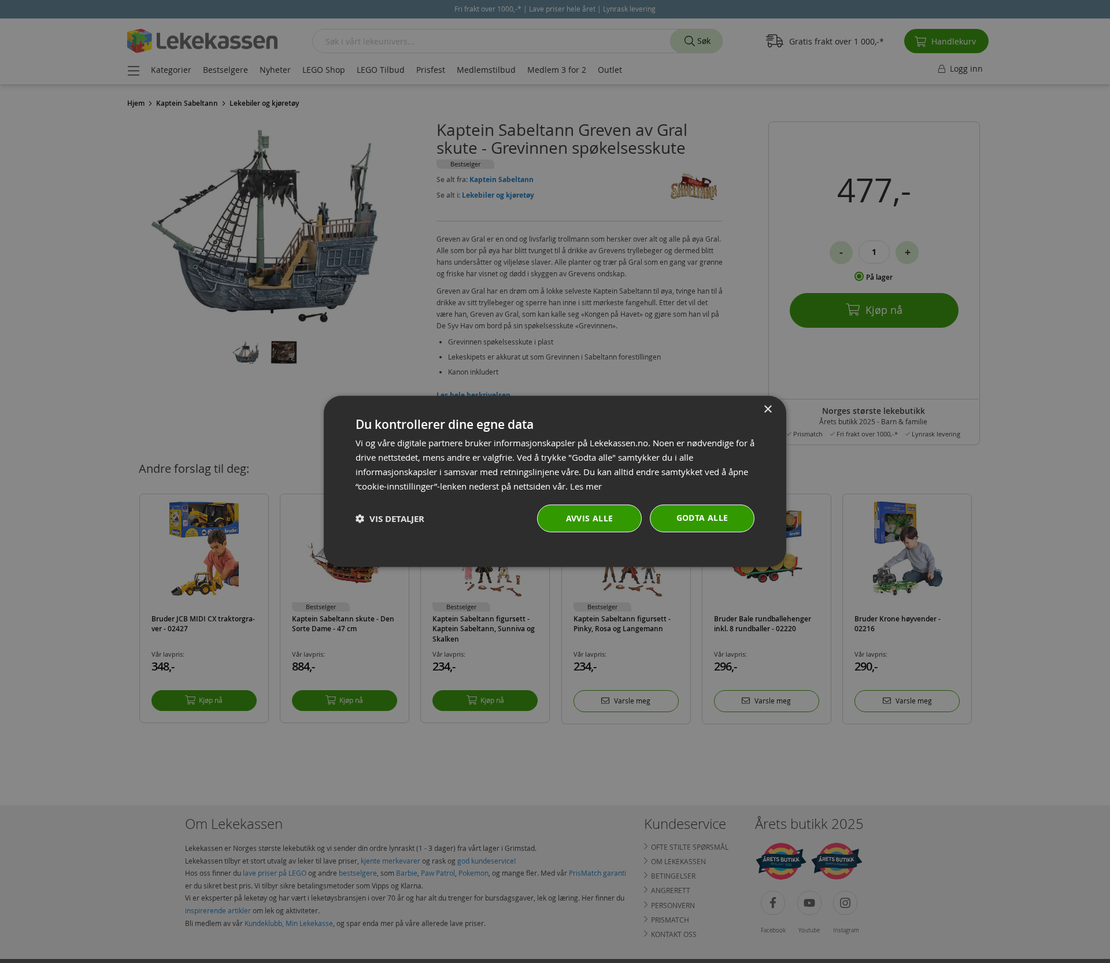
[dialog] (555, 481)
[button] (390, 518)
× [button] (767, 409)
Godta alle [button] (702, 517)
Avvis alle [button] (589, 518)
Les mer (586, 485)
